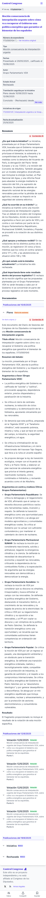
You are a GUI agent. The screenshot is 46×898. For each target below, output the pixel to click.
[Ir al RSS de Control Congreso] (10, 886)
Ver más (38, 102)
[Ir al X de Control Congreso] (5, 886)
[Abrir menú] (41, 3)
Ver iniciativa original (27, 40)
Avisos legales (19, 886)
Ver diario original (8, 320)
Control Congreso (12, 3)
